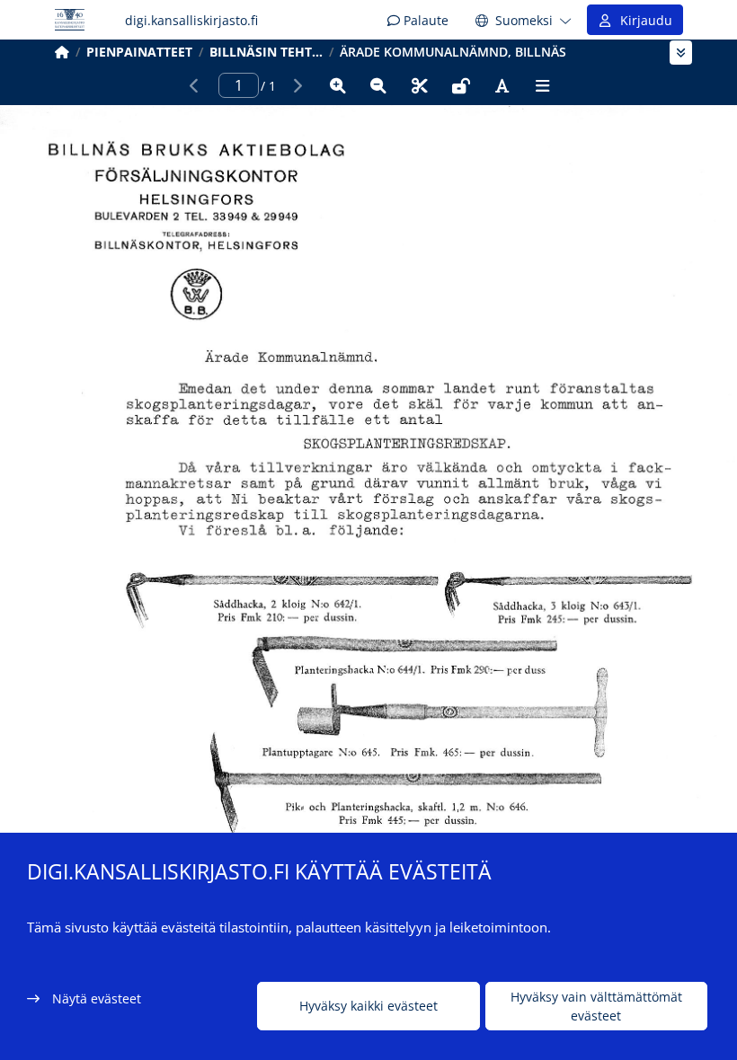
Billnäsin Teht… (266, 51)
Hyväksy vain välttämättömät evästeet (596, 1006)
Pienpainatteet (139, 51)
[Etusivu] (62, 51)
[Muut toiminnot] (543, 85)
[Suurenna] (338, 85)
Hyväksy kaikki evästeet (368, 1005)
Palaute (424, 20)
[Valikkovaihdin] (681, 52)
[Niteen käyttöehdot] (461, 85)
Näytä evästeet (96, 998)
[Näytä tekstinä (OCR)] (501, 85)
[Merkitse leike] (420, 85)
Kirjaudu (642, 20)
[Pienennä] (378, 85)
